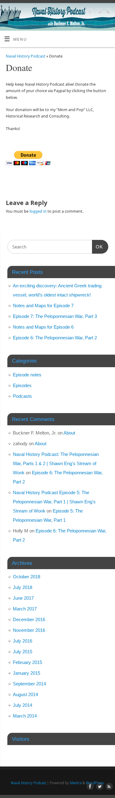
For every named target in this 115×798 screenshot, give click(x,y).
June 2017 (23, 598)
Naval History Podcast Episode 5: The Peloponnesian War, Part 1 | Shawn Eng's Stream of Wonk (54, 501)
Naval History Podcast (25, 56)
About (69, 432)
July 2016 (22, 640)
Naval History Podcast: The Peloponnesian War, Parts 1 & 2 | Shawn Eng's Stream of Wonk (56, 463)
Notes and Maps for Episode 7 (43, 305)
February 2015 (27, 662)
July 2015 (22, 651)
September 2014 (29, 683)
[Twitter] (98, 12)
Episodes (22, 385)
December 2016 (29, 619)
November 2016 (29, 630)
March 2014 (25, 715)
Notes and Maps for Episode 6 (43, 327)
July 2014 (22, 705)
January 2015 (26, 673)
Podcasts (22, 396)
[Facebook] (89, 12)
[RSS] (107, 12)
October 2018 (26, 576)
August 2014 (25, 694)
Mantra (76, 783)
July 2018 (22, 587)
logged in (38, 211)
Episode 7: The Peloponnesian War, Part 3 (55, 316)
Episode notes (27, 374)
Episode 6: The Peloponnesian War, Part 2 (55, 337)
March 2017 (25, 608)
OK (97, 246)
